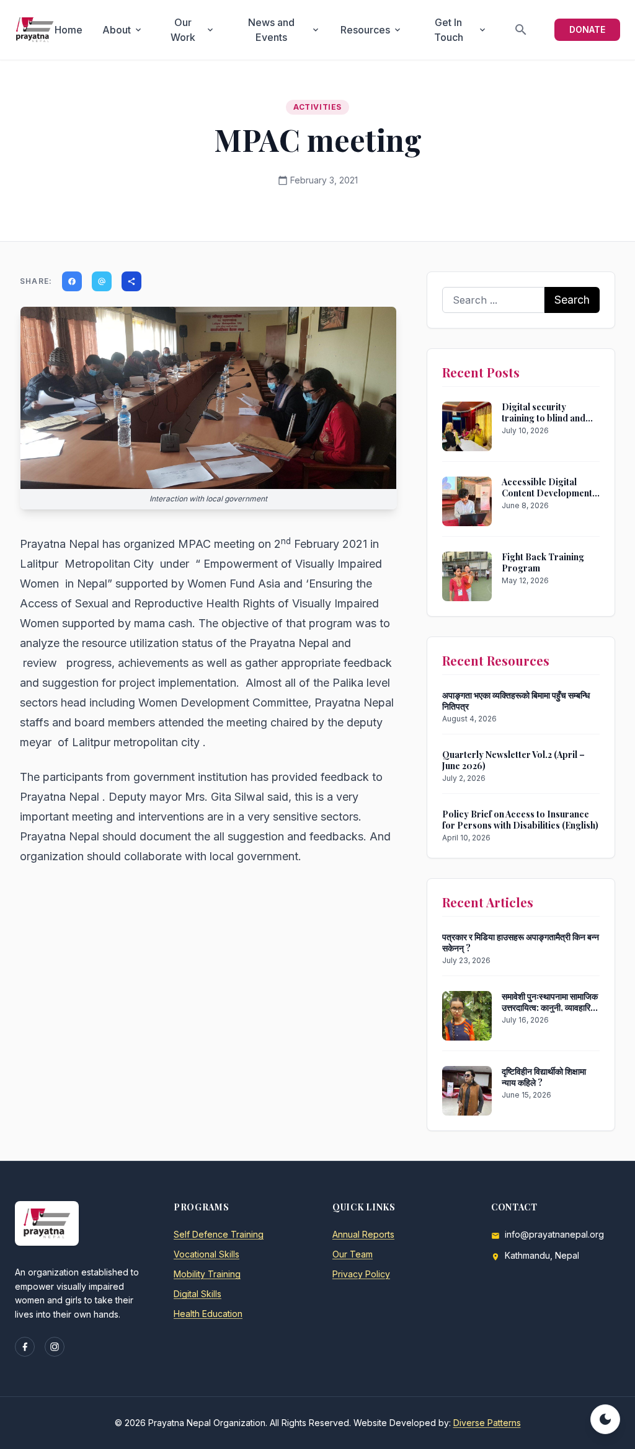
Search (572, 299)
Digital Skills (197, 1293)
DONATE (587, 29)
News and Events (284, 29)
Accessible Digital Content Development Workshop (547, 492)
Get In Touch (460, 29)
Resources (371, 30)
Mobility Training (207, 1274)
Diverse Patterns (487, 1422)
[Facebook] (25, 1347)
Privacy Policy (361, 1274)
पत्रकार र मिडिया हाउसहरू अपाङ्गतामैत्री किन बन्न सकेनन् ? (520, 942)
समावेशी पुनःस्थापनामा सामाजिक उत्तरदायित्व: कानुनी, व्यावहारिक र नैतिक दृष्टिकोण (550, 1007)
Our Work (193, 29)
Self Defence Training (219, 1234)
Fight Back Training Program (543, 562)
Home (68, 30)
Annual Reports (363, 1234)
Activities (317, 107)
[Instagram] (54, 1347)
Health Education (208, 1313)
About (122, 30)
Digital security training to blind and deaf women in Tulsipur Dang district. (550, 423)
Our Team (352, 1254)
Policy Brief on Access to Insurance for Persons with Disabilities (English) (520, 819)
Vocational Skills (206, 1254)
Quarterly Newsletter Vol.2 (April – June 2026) (513, 760)
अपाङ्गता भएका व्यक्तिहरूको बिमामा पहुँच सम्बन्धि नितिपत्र (516, 700)
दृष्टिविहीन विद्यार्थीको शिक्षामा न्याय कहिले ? (544, 1076)
